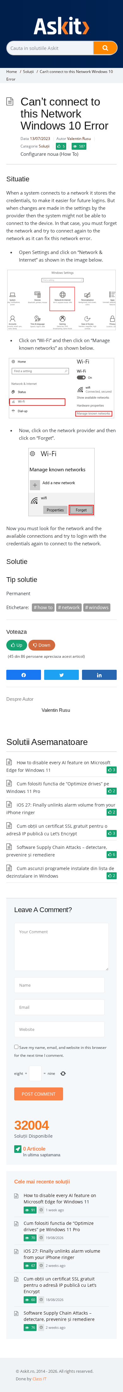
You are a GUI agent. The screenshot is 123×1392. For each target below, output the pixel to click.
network (71, 607)
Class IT (39, 1379)
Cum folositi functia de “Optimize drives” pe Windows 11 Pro (59, 1226)
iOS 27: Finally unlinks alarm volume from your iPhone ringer (62, 1254)
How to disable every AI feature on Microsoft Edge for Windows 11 (60, 1198)
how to (45, 607)
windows (98, 607)
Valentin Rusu (79, 138)
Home (11, 71)
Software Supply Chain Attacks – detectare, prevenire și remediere (59, 1316)
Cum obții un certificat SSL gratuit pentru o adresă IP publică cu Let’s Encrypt (60, 1285)
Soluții (28, 71)
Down (44, 645)
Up (19, 645)
